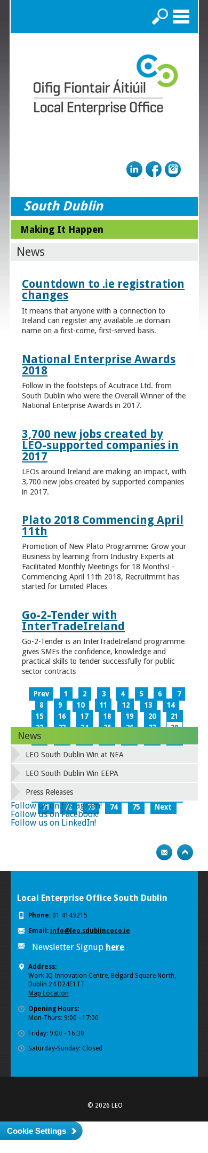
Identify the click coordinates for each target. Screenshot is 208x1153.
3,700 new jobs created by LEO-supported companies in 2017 (100, 445)
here (115, 947)
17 (84, 716)
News (29, 735)
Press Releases (49, 792)
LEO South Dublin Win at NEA (75, 754)
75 (136, 807)
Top (185, 852)
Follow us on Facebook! (55, 814)
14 (170, 705)
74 (113, 807)
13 (148, 705)
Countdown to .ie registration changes (103, 289)
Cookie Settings (36, 1130)
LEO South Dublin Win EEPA (72, 773)
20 (152, 716)
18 (107, 716)
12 (126, 705)
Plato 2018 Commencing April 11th (102, 525)
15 (39, 716)
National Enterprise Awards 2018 (98, 364)
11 (103, 705)
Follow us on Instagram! (56, 806)
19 (129, 716)
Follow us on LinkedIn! (53, 823)
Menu (181, 17)
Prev (41, 694)
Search (160, 17)
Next (163, 807)
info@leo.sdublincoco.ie (90, 931)
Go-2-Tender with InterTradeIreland (73, 620)
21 (174, 716)
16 (62, 716)
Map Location (48, 993)
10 (80, 705)
